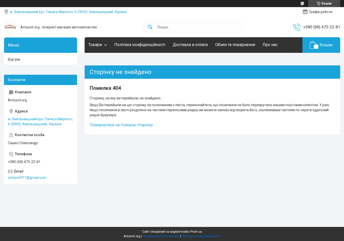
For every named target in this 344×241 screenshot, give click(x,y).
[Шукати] (150, 27)
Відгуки (14, 59)
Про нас (270, 44)
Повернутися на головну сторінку (121, 125)
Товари (95, 44)
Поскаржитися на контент (161, 236)
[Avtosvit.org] (10, 27)
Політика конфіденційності (139, 44)
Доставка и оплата (190, 44)
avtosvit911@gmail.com (27, 178)
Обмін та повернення (235, 44)
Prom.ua (196, 231)
